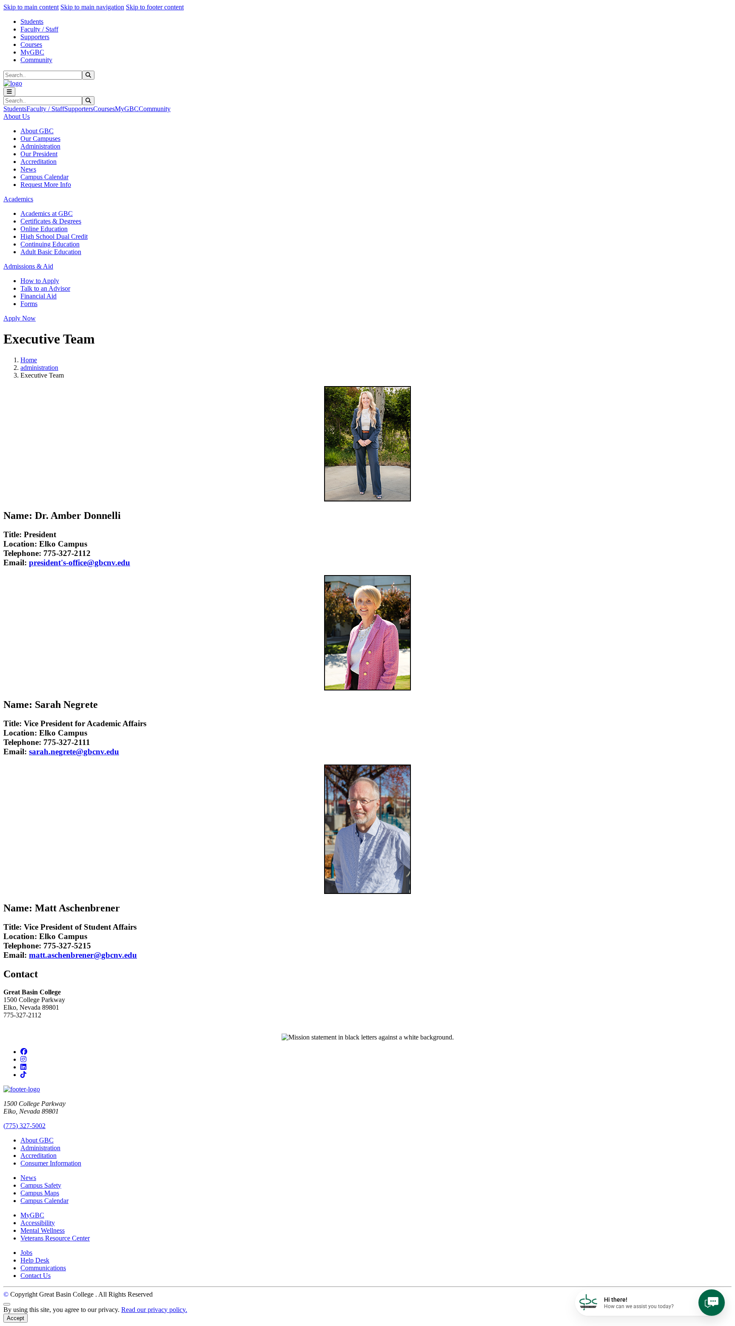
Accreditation (38, 161)
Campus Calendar (44, 176)
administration (39, 367)
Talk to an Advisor (45, 288)
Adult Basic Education (50, 251)
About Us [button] (16, 116)
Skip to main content (31, 7)
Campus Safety (40, 1185)
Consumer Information (50, 1163)
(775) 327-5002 (24, 1125)
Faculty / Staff (39, 29)
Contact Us (35, 1275)
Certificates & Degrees (50, 221)
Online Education (44, 228)
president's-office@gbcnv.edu (79, 562)
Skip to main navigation (92, 7)
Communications (43, 1268)
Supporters (34, 36)
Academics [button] (18, 199)
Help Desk (34, 1260)
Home (28, 360)
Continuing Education (50, 244)
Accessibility (37, 1222)
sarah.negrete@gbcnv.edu (74, 751)
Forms (28, 303)
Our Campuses (40, 138)
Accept (15, 1318)
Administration (40, 146)
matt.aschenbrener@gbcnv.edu (83, 955)
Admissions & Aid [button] (28, 266)
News (28, 169)
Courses (31, 44)
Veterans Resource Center (55, 1238)
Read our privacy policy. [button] (154, 1309)
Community (36, 59)
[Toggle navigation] (9, 91)
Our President (38, 154)
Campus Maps (39, 1193)
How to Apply (39, 280)
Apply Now (19, 318)
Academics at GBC (46, 213)
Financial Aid (38, 296)
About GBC (37, 131)
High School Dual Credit (54, 236)
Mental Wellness (42, 1230)
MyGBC (32, 52)
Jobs (26, 1252)
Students (31, 21)
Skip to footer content (155, 7)
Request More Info (45, 184)
